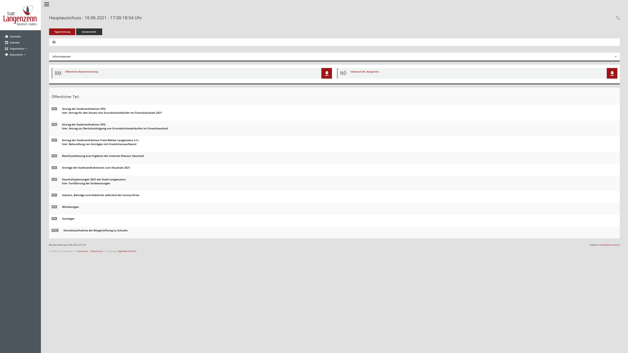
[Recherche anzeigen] (617, 18)
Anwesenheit (89, 31)
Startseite (15, 36)
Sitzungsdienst (609, 245)
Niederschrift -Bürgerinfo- (365, 71)
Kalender (15, 42)
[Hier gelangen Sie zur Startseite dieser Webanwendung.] (20, 15)
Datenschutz (97, 251)
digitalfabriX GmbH (127, 251)
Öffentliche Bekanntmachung (81, 71)
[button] (20, 49)
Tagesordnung (62, 31)
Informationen (61, 56)
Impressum (82, 251)
